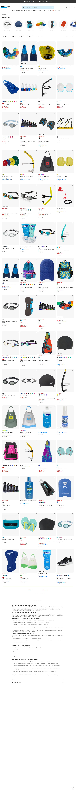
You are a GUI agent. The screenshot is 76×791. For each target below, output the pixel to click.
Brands (58, 10)
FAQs (13, 679)
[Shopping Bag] (74, 7)
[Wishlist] (72, 7)
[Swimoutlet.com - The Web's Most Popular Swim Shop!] (5, 7)
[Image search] (52, 7)
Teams (62, 10)
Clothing (40, 10)
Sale (53, 10)
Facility (49, 10)
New (56, 10)
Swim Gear (35, 10)
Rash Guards (24, 10)
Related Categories (16, 682)
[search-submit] (23, 7)
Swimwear (18, 10)
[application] (73, 788)
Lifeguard (45, 10)
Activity (13, 10)
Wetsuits (30, 10)
